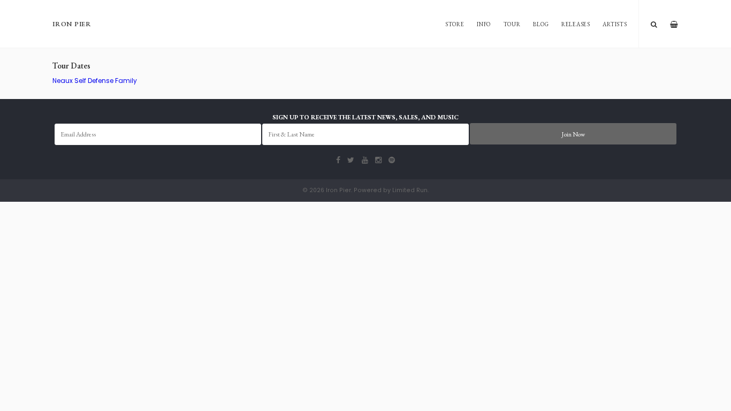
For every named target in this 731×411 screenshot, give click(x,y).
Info (484, 24)
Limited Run (410, 190)
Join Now (573, 134)
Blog (541, 24)
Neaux (62, 80)
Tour (512, 24)
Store (455, 24)
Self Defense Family (105, 80)
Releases (575, 24)
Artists (615, 24)
